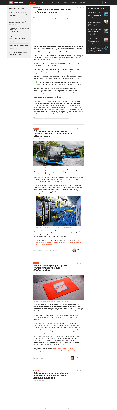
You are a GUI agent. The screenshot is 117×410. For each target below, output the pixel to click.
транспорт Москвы (38, 250)
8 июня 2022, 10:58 (37, 15)
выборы (36, 358)
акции (41, 358)
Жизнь (44, 2)
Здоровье (82, 2)
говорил (77, 105)
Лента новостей (55, 2)
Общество (73, 2)
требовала (46, 101)
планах (81, 111)
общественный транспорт (51, 250)
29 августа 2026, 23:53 (38, 273)
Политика (32, 2)
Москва (65, 2)
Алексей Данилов (38, 117)
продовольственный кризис (51, 117)
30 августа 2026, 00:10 (38, 138)
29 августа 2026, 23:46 (38, 380)
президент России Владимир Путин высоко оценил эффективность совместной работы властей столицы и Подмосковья (57, 242)
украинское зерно (64, 117)
